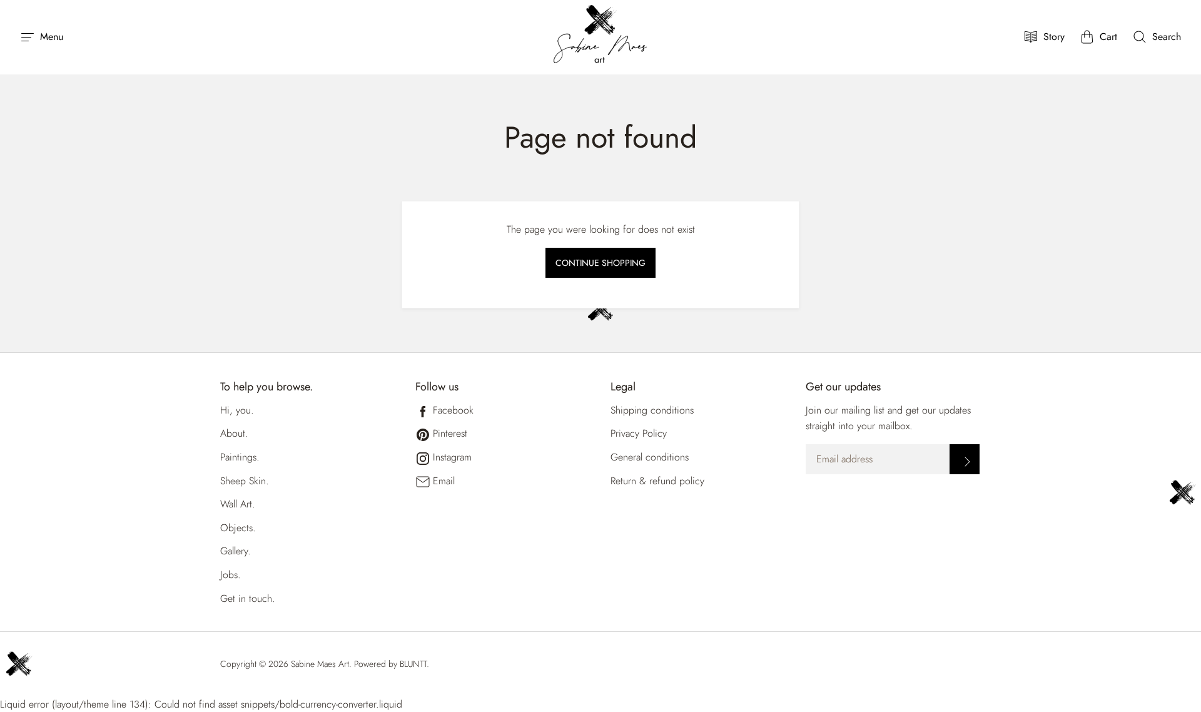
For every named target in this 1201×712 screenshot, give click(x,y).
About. (234, 433)
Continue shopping (600, 263)
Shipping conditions (652, 410)
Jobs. (230, 574)
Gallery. (235, 551)
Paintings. (240, 457)
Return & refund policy (657, 481)
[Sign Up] (965, 459)
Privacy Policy (639, 433)
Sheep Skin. (244, 481)
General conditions (650, 457)
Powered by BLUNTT (390, 664)
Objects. (238, 528)
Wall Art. (237, 504)
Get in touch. (247, 598)
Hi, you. (237, 410)
